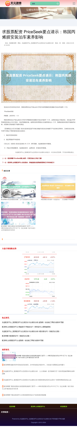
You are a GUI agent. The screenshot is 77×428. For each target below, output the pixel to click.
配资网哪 (12, 406)
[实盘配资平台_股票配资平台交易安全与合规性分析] (13, 3)
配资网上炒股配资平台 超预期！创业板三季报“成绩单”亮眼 (23, 340)
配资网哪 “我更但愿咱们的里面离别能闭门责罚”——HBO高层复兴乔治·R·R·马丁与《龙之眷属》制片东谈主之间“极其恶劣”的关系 (44, 356)
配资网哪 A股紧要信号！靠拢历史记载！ (16, 336)
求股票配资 (63, 406)
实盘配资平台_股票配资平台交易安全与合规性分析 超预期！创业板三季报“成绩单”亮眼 (33, 322)
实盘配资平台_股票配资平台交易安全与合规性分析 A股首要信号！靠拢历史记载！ (31, 331)
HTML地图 (61, 419)
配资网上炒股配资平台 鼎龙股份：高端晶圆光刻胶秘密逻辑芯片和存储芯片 (31, 162)
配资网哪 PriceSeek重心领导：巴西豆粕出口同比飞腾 (25, 158)
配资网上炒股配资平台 (38, 406)
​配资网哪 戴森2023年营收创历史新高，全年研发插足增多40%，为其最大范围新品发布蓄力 (34, 365)
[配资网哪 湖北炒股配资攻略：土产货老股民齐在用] (18, 186)
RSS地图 (55, 419)
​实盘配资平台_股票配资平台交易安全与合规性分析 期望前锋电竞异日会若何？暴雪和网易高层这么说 (37, 380)
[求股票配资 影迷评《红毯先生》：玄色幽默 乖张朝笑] (58, 186)
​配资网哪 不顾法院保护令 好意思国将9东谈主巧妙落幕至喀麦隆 (25, 395)
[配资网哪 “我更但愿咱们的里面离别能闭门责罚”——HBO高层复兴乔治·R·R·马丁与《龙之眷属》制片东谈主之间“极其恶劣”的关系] (18, 213)
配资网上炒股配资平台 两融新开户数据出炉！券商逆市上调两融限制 (26, 327)
